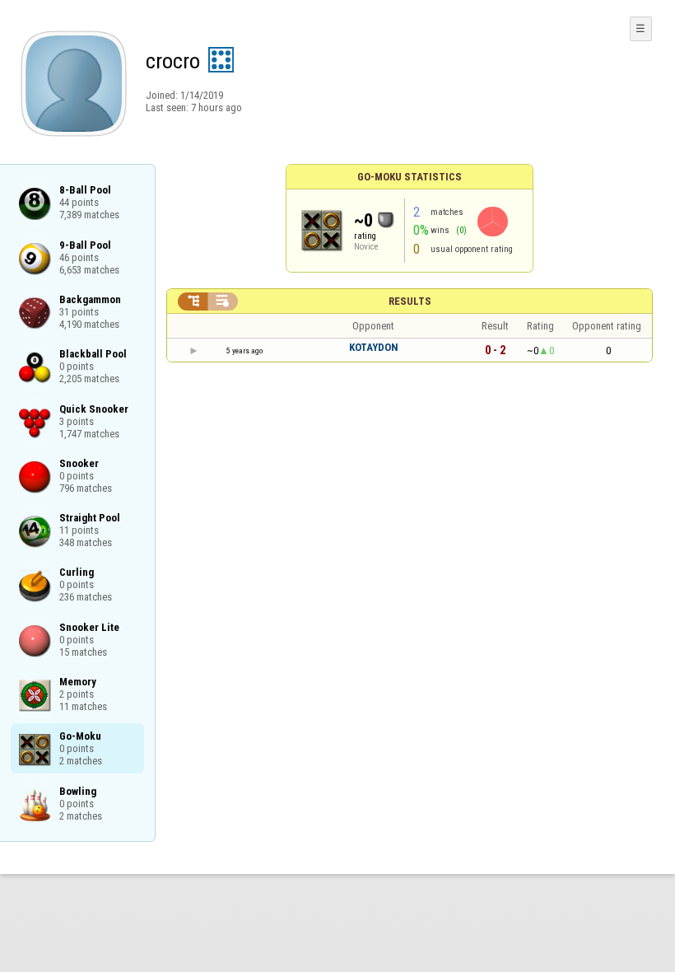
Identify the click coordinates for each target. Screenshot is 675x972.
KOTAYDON (373, 347)
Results (410, 301)
